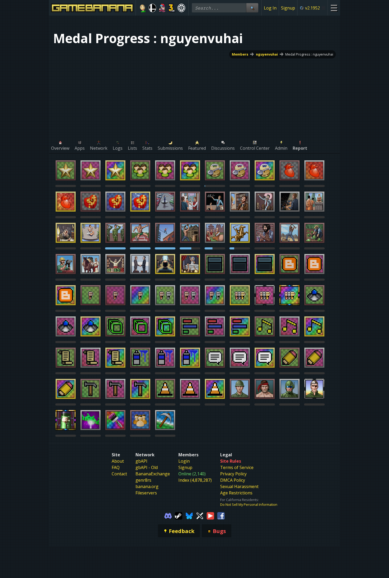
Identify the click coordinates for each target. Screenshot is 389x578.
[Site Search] (252, 7)
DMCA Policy (232, 480)
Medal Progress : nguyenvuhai (309, 54)
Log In (270, 8)
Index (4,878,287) (195, 480)
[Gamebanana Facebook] (221, 515)
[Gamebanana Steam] (178, 515)
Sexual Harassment (239, 486)
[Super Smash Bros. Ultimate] (152, 8)
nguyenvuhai (267, 54)
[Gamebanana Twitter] (200, 515)
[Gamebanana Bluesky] (189, 515)
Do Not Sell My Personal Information (248, 504)
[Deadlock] (181, 8)
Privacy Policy (233, 474)
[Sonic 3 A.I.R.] (172, 8)
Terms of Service (237, 467)
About (118, 461)
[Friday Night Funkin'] (162, 8)
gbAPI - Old (146, 467)
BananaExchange (152, 474)
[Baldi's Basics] (143, 8)
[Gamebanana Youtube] (210, 515)
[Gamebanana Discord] (168, 515)
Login (184, 461)
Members (240, 54)
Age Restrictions (236, 493)
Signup (288, 8)
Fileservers (146, 493)
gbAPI (141, 461)
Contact (119, 474)
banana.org (147, 486)
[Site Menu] (334, 8)
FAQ (116, 467)
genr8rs (143, 480)
